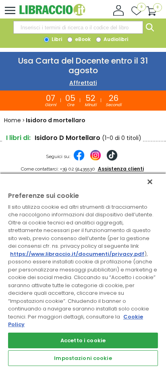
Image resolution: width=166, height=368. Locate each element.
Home (12, 120)
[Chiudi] (149, 181)
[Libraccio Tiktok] (112, 159)
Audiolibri (115, 39)
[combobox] (78, 27)
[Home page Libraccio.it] (52, 13)
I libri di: (18, 137)
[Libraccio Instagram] (95, 159)
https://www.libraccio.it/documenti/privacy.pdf (77, 254)
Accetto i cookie (83, 340)
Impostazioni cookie (83, 358)
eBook (82, 39)
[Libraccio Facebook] (79, 159)
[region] (83, 270)
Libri (56, 39)
